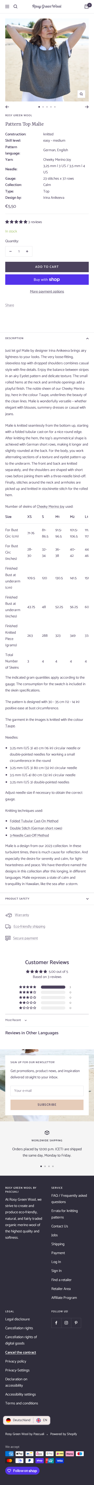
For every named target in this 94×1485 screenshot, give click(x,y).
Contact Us (59, 1226)
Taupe (10, 726)
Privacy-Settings (17, 1370)
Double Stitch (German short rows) (36, 828)
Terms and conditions (21, 1403)
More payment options (47, 291)
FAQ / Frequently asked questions (69, 1199)
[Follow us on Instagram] (66, 1323)
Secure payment (25, 938)
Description (14, 338)
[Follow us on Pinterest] (76, 1323)
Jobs (54, 1235)
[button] (16, 222)
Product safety (17, 899)
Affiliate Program (64, 1298)
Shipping (57, 1244)
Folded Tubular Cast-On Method (34, 821)
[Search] (15, 6)
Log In (56, 1262)
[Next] (87, 106)
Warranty (22, 915)
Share (9, 305)
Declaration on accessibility (16, 1382)
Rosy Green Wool (18, 115)
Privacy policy (15, 1361)
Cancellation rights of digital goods (21, 1340)
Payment (58, 1253)
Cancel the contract (20, 1352)
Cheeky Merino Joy (50, 507)
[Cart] (86, 6)
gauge (10, 684)
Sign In (56, 1271)
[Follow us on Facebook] (56, 1323)
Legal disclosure (17, 1319)
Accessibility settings (20, 1394)
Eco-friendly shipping (29, 926)
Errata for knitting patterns (64, 1214)
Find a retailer (61, 1280)
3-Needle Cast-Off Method (29, 835)
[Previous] (7, 106)
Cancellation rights (19, 1328)
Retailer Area (61, 1289)
